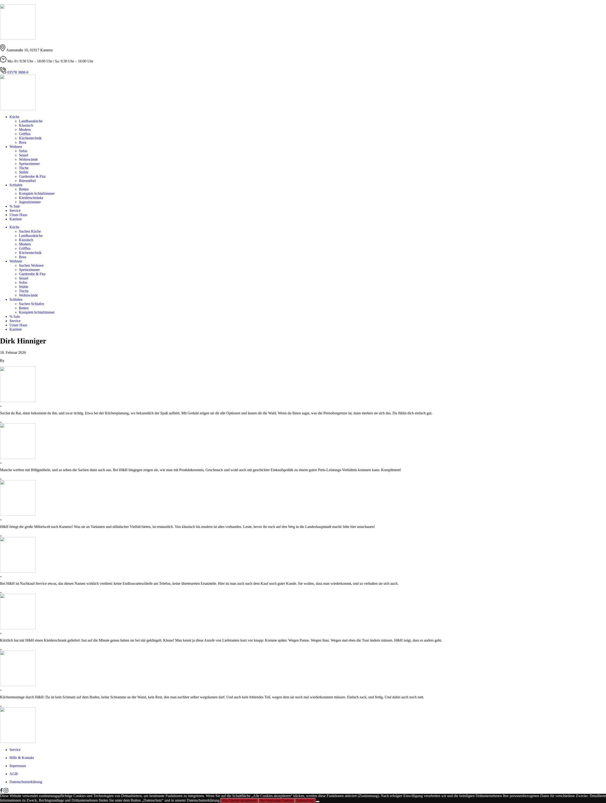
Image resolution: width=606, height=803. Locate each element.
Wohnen (15, 147)
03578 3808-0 (17, 72)
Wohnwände (28, 159)
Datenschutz (305, 800)
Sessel (23, 155)
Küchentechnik (30, 138)
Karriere (15, 219)
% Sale (14, 206)
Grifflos (25, 134)
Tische (24, 168)
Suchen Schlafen (31, 304)
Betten (24, 189)
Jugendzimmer (30, 202)
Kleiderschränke (31, 198)
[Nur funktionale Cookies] (318, 801)
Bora (22, 142)
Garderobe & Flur (32, 176)
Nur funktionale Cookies (276, 800)
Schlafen (15, 185)
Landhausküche (31, 121)
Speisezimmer (29, 164)
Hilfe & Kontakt (21, 758)
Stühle (23, 172)
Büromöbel (27, 181)
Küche (14, 117)
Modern (25, 130)
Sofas (23, 151)
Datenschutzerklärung (25, 782)
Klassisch (26, 125)
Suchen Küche (30, 231)
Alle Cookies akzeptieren (239, 800)
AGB (13, 774)
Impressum (17, 766)
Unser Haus (18, 215)
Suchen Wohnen (31, 265)
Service (15, 211)
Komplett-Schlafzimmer (37, 193)
